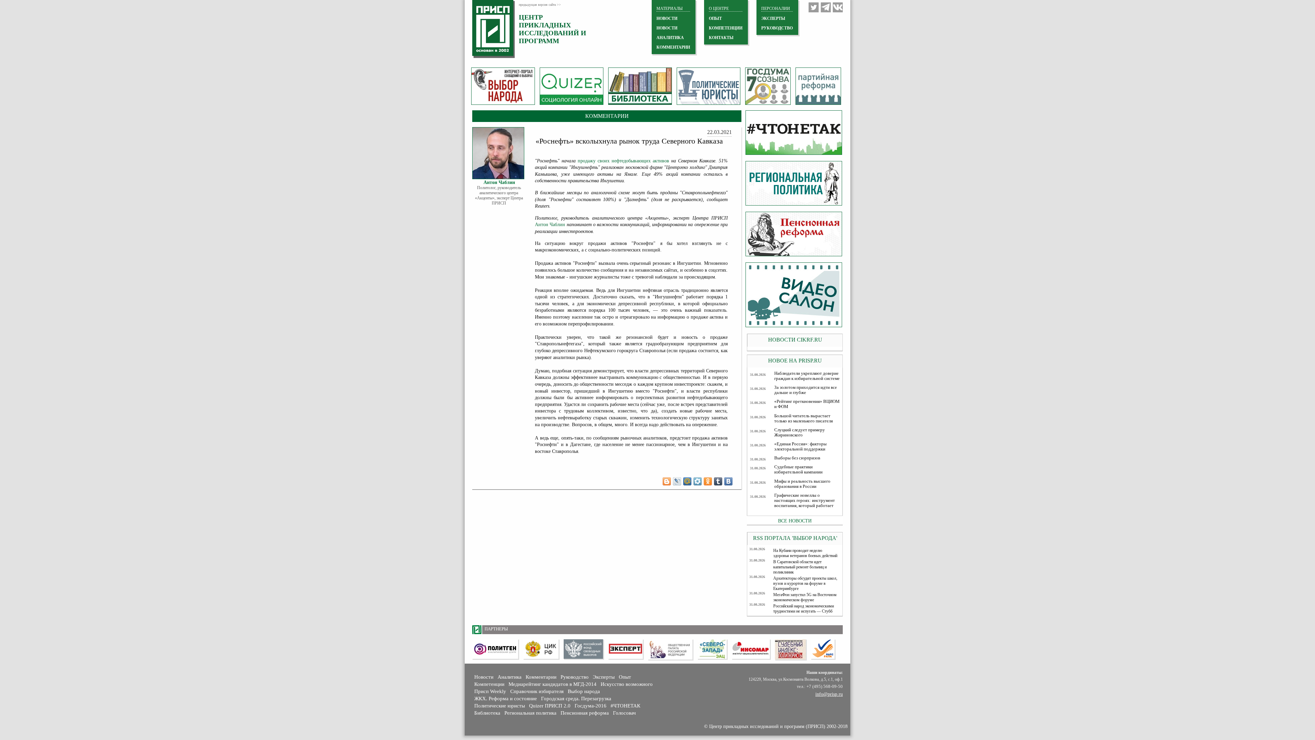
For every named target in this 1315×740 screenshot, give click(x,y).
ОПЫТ (715, 18)
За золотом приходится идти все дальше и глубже (805, 390)
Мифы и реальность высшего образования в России (802, 484)
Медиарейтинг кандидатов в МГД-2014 (553, 684)
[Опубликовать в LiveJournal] (677, 481)
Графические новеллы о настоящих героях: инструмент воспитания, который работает (804, 500)
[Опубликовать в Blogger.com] (667, 481)
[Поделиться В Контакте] (728, 481)
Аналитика (510, 677)
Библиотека (487, 713)
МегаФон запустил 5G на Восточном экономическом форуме (805, 597)
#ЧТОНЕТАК (625, 705)
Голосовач (624, 713)
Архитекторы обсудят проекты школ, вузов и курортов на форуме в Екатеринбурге (805, 583)
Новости (483, 677)
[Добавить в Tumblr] (718, 481)
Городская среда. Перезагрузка (576, 698)
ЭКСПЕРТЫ (773, 18)
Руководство (777, 28)
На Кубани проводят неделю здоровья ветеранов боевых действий (805, 553)
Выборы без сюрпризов (797, 458)
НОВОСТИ (666, 18)
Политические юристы (499, 705)
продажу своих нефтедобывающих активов (623, 160)
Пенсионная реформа (585, 713)
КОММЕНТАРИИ (673, 47)
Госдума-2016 (590, 705)
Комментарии (541, 677)
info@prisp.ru (829, 694)
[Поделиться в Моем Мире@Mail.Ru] (687, 481)
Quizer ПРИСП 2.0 (550, 705)
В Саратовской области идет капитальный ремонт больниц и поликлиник (800, 567)
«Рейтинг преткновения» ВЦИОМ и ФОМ (807, 404)
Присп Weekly (490, 691)
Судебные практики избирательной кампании (798, 469)
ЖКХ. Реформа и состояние (505, 698)
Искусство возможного (627, 684)
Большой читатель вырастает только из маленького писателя (803, 418)
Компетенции (489, 684)
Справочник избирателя (537, 691)
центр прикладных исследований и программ (552, 29)
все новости (795, 520)
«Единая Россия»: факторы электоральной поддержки (800, 447)
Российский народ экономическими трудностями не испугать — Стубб (803, 609)
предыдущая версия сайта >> (540, 5)
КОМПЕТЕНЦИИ (725, 28)
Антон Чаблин (550, 224)
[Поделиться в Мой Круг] (697, 481)
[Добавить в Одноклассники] (708, 481)
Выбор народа (584, 691)
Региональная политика (530, 713)
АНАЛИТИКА (670, 37)
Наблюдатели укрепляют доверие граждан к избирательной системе (807, 376)
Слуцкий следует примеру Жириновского (799, 432)
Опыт (625, 677)
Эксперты (604, 677)
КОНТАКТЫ (721, 37)
